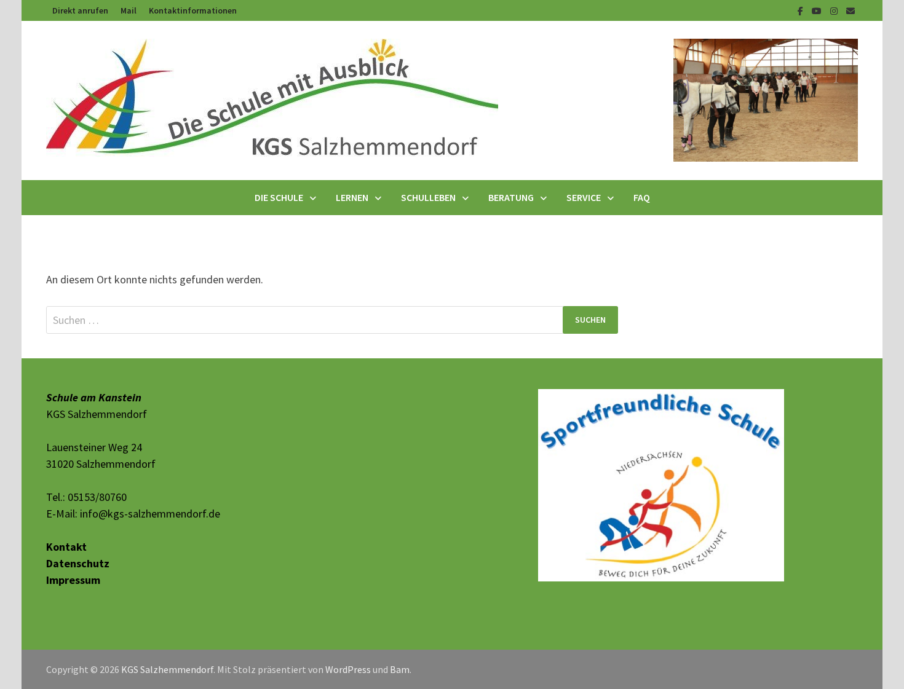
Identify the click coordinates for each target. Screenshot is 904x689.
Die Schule (279, 197)
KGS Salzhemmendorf (167, 669)
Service (583, 197)
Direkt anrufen (80, 10)
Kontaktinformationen (193, 10)
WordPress (348, 669)
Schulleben (428, 197)
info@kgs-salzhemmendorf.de (150, 513)
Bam (400, 669)
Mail (129, 10)
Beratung (511, 197)
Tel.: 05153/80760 (86, 497)
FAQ (641, 197)
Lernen (352, 197)
